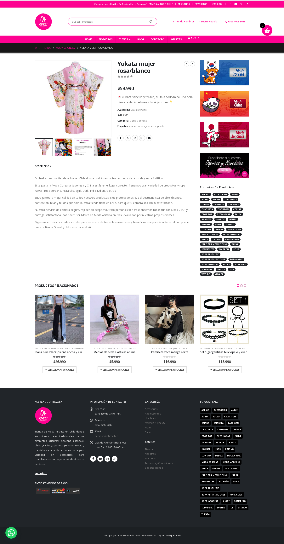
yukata (160, 126)
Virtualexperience (171, 535)
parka (235, 244)
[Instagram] (241, 4)
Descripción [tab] (43, 166)
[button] (36, 98)
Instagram (107, 459)
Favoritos (201, 4)
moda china (234, 229)
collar (237, 209)
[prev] (186, 63)
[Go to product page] (59, 319)
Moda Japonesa (138, 120)
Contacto (157, 39)
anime (235, 194)
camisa (205, 204)
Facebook (120, 138)
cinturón (223, 209)
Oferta (217, 239)
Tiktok (114, 459)
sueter (221, 269)
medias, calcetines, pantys (121, 348)
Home (88, 39)
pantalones (232, 239)
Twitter (128, 138)
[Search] (151, 22)
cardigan (233, 204)
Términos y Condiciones (159, 463)
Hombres (150, 418)
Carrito (217, 4)
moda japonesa (147, 126)
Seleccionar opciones (61, 369)
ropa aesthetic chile (213, 259)
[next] (192, 63)
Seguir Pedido (209, 21)
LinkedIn (135, 138)
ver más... (41, 473)
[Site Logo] (43, 21)
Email (149, 138)
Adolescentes (42, 348)
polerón (224, 249)
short (226, 264)
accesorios (220, 194)
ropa (236, 249)
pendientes (208, 249)
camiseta (219, 204)
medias (219, 229)
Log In (195, 37)
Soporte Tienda (154, 467)
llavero (206, 229)
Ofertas (176, 39)
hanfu (232, 219)
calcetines (230, 199)
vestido (206, 274)
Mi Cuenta (184, 4)
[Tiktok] (246, 4)
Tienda (123, 39)
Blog (140, 39)
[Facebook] (230, 4)
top (232, 269)
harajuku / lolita (177, 348)
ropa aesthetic (210, 254)
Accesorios (100, 348)
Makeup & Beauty (155, 423)
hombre (206, 224)
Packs (148, 432)
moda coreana (210, 234)
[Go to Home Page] (36, 48)
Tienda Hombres (185, 21)
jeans (218, 224)
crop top (207, 214)
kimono (133, 126)
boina (205, 199)
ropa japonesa (210, 264)
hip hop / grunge (74, 348)
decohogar (223, 214)
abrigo (205, 194)
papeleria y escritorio (214, 244)
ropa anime (236, 259)
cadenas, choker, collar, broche (232, 348)
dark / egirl (57, 348)
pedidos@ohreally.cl (106, 436)
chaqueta (207, 209)
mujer (205, 239)
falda (238, 214)
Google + (142, 138)
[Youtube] (235, 4)
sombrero (240, 264)
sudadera (207, 269)
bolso (216, 199)
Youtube (100, 459)
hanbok (220, 219)
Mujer (148, 427)
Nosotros (105, 39)
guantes (206, 219)
